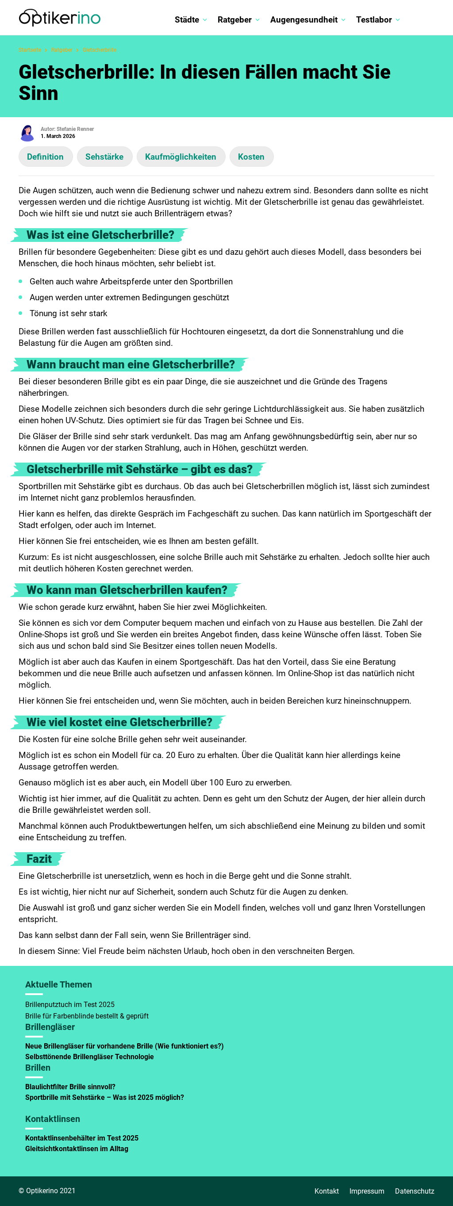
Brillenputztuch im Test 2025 (70, 1004)
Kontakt (327, 1191)
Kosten (251, 157)
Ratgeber (235, 20)
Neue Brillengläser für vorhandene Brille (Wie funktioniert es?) (124, 1046)
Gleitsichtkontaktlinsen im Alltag (76, 1149)
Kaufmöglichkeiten (180, 157)
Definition (45, 157)
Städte (187, 20)
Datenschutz (414, 1191)
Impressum (366, 1191)
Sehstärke (104, 157)
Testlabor (374, 20)
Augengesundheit (304, 20)
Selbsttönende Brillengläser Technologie (90, 1057)
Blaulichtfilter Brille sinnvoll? (70, 1087)
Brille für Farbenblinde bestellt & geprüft (87, 1016)
